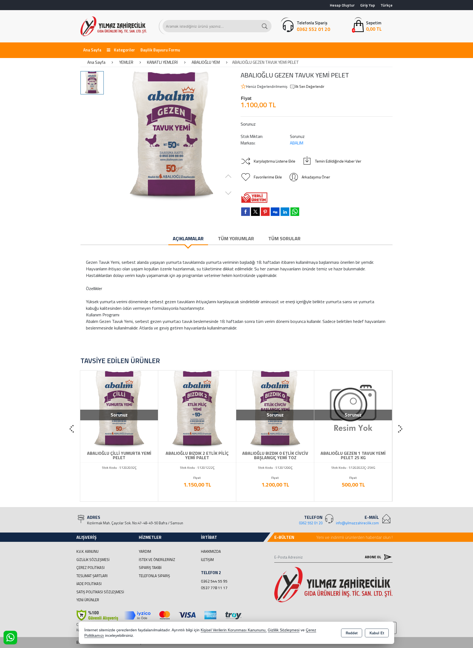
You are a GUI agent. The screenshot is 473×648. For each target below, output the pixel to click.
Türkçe (386, 5)
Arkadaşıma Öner (316, 177)
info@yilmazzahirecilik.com (357, 523)
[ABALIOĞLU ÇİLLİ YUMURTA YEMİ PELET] (119, 409)
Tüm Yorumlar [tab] (236, 238)
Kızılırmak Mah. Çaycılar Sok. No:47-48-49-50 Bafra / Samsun (135, 523)
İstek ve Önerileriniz (157, 559)
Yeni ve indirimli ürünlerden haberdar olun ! (354, 537)
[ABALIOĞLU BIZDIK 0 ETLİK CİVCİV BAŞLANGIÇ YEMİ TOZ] (275, 409)
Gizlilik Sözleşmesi (92, 559)
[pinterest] (265, 211)
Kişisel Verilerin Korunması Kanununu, (234, 630)
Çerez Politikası (90, 567)
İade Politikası (89, 583)
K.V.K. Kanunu (87, 551)
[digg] (275, 211)
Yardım (145, 551)
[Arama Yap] (265, 26)
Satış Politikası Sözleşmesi (100, 592)
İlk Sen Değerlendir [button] (309, 86)
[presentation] (72, 429)
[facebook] (245, 211)
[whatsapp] (294, 211)
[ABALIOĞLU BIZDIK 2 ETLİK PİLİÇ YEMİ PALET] (197, 409)
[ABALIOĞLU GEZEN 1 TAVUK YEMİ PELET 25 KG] (353, 409)
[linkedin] (285, 211)
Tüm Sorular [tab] (284, 238)
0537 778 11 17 (214, 588)
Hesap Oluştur (342, 5)
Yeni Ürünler (87, 600)
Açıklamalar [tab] (188, 238)
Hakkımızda (211, 551)
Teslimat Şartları (92, 575)
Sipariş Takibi (150, 567)
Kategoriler (124, 50)
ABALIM (296, 143)
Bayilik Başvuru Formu (160, 50)
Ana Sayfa (92, 50)
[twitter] (255, 211)
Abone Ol (373, 557)
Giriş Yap (367, 5)
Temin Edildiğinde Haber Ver (338, 161)
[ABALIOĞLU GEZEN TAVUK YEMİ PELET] (171, 136)
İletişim (207, 559)
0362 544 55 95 (214, 581)
